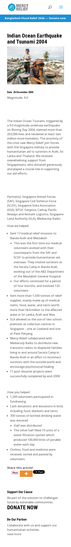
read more (14, 534)
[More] (26, 473)
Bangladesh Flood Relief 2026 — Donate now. (35, 18)
